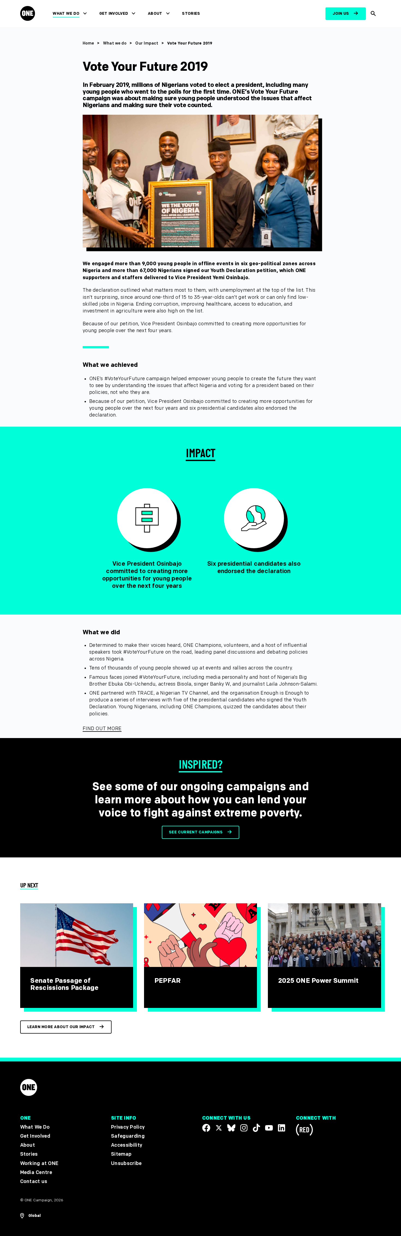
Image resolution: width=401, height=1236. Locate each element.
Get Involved (113, 13)
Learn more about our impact (61, 1027)
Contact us (33, 1181)
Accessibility (126, 1145)
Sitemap (121, 1154)
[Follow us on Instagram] (244, 1128)
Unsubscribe (126, 1163)
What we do (114, 43)
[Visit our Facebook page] (206, 1128)
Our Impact (146, 43)
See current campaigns (196, 832)
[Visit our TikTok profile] (256, 1128)
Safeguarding (128, 1136)
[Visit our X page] (219, 1128)
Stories (191, 13)
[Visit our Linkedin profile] (281, 1128)
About (155, 13)
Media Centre (36, 1172)
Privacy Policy (128, 1127)
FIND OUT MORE (102, 728)
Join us (341, 13)
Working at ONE (39, 1163)
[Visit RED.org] (304, 1131)
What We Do (66, 13)
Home (88, 43)
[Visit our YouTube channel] (269, 1128)
